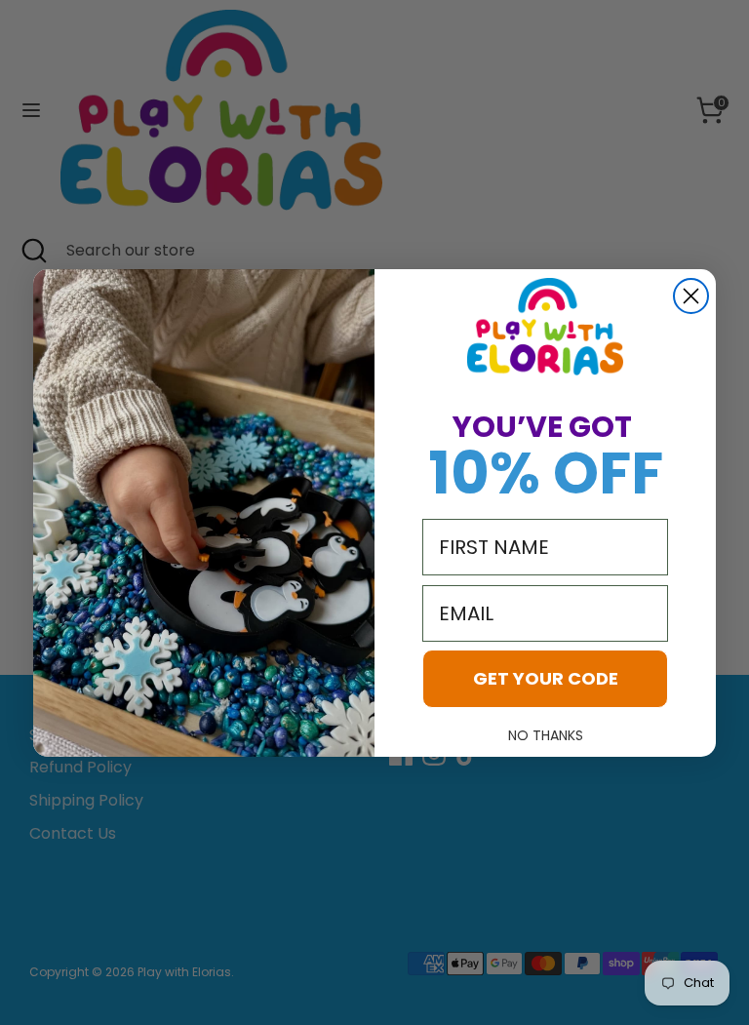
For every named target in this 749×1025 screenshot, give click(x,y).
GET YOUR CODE (545, 678)
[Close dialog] (691, 296)
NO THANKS (545, 735)
